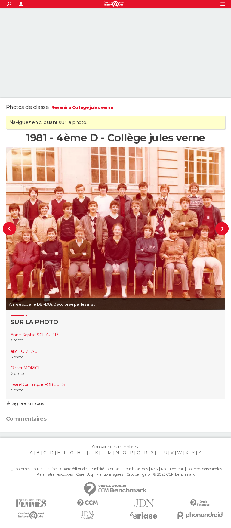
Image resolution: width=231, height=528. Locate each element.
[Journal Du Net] (144, 503)
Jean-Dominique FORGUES (38, 384)
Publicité (97, 469)
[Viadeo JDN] (87, 515)
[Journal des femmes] (31, 503)
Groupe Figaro (138, 474)
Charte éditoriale (73, 469)
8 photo (17, 357)
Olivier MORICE (26, 368)
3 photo (17, 340)
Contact (114, 469)
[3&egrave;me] (19, 228)
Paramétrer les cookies (55, 474)
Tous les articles (136, 469)
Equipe (51, 469)
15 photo (17, 373)
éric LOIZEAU (24, 351)
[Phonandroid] (200, 515)
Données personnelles (204, 469)
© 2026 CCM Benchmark (174, 474)
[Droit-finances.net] (200, 503)
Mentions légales (109, 474)
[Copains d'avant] (31, 515)
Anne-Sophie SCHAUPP (34, 335)
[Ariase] (144, 515)
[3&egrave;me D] (212, 228)
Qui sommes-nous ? (25, 469)
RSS (154, 469)
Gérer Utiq (84, 474)
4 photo (17, 390)
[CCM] (87, 503)
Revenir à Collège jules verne (82, 107)
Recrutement (172, 469)
